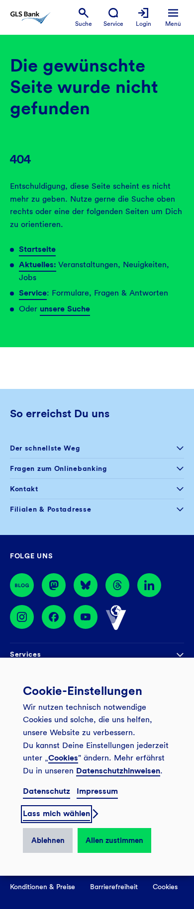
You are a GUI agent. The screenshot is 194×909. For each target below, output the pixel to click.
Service (33, 293)
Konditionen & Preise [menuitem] (42, 887)
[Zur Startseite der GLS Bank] (30, 17)
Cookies (63, 757)
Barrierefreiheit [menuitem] (114, 887)
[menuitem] (84, 17)
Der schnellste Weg (45, 448)
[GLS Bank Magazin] (22, 585)
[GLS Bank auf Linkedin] (149, 585)
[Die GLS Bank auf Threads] (117, 585)
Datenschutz (46, 791)
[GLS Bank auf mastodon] (54, 585)
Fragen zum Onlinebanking (58, 468)
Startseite (37, 249)
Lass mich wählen (56, 813)
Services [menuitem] (25, 654)
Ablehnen (48, 840)
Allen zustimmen (114, 840)
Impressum (97, 791)
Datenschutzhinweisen (118, 770)
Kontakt (24, 489)
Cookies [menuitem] (165, 887)
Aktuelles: (37, 264)
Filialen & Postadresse (50, 509)
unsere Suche (65, 308)
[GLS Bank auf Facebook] (54, 618)
